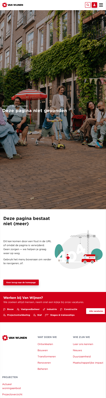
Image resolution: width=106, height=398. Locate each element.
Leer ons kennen (83, 344)
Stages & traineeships (62, 315)
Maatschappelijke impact (88, 362)
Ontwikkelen (45, 344)
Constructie (70, 309)
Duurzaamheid (82, 356)
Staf (39, 315)
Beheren (43, 368)
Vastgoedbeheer (30, 309)
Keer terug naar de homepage (21, 282)
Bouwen (43, 350)
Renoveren (44, 362)
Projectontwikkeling (18, 315)
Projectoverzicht (12, 394)
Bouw (10, 309)
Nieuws (77, 350)
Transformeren (47, 356)
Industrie (52, 309)
